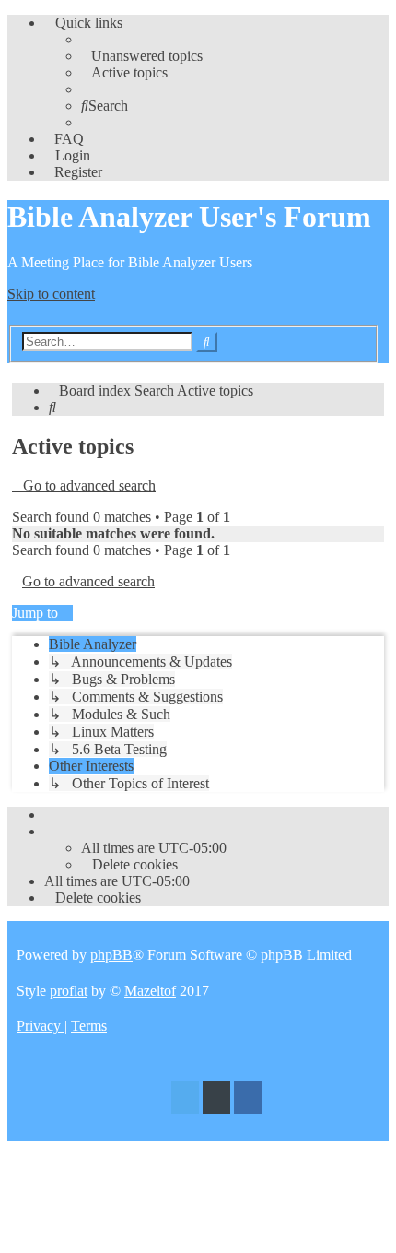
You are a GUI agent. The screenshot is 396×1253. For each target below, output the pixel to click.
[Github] (216, 1099)
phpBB (111, 955)
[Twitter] (185, 1099)
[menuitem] (142, 56)
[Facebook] (248, 1099)
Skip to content (51, 293)
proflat (68, 991)
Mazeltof (150, 991)
